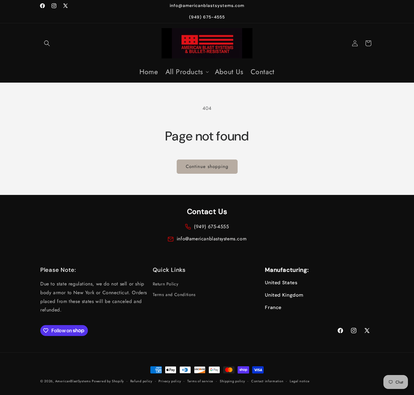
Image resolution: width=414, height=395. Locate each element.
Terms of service (200, 380)
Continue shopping (207, 166)
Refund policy (141, 380)
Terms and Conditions (174, 295)
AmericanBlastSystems (73, 381)
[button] (47, 43)
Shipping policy (232, 380)
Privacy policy (170, 380)
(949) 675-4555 (211, 226)
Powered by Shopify (108, 381)
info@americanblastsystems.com (211, 238)
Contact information (267, 380)
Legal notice (299, 380)
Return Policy (166, 284)
